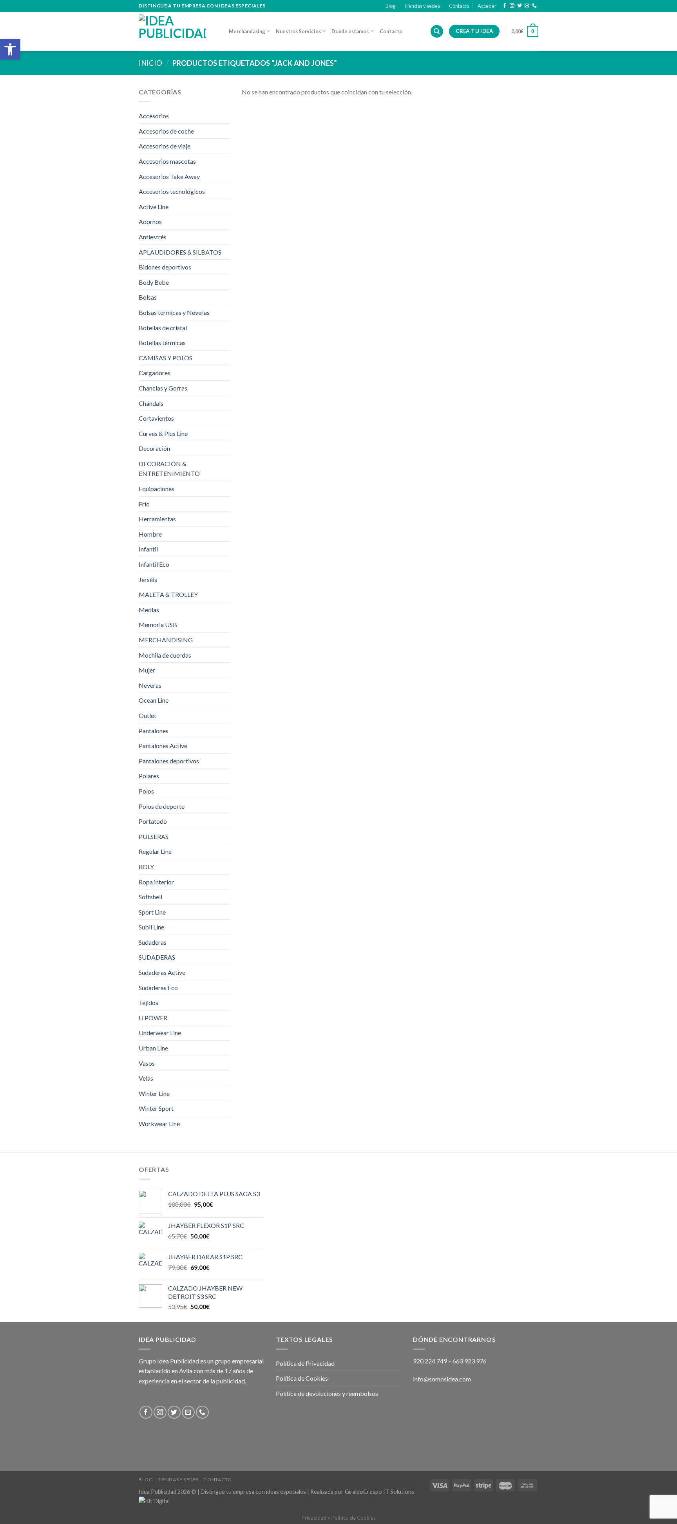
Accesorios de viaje (164, 146)
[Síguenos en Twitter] (519, 6)
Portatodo (153, 821)
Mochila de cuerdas (165, 655)
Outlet (147, 715)
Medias (149, 609)
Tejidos (148, 1002)
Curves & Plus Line (163, 433)
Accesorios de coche (166, 131)
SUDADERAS (157, 957)
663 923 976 (470, 1361)
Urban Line (153, 1048)
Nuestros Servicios (298, 31)
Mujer (147, 670)
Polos (146, 791)
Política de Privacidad (305, 1363)
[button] (10, 49)
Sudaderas (153, 942)
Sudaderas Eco (158, 987)
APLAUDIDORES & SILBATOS (180, 252)
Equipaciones (156, 488)
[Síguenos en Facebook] (504, 6)
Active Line (153, 206)
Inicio (150, 63)
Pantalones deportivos (169, 761)
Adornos (150, 221)
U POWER (153, 1017)
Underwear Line (160, 1032)
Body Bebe (154, 282)
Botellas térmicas (162, 342)
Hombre (150, 534)
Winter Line (154, 1093)
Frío (144, 504)
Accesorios (154, 115)
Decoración (154, 448)
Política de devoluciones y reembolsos (327, 1393)
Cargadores (154, 372)
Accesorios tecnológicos (172, 191)
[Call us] (534, 6)
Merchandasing (247, 31)
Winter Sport (156, 1108)
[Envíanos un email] (527, 6)
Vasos (147, 1063)
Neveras (150, 685)
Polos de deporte (162, 806)
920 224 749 (430, 1361)
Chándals (151, 403)
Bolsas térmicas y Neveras (174, 312)
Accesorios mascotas (167, 161)
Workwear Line (159, 1123)
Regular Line (155, 851)
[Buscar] (437, 31)
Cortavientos (156, 418)
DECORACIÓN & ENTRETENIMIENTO (169, 468)
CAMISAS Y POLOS (165, 358)
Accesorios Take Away (169, 176)
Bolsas (148, 297)
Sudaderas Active (162, 972)
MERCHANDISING (166, 640)
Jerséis (148, 579)
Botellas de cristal (163, 327)
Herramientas (157, 518)
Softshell (150, 896)
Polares (149, 775)
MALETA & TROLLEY (168, 594)
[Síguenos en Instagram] (512, 6)
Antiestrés (153, 236)
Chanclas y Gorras (163, 388)
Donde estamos (350, 31)
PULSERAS (153, 836)
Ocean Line (153, 700)
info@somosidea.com (442, 1379)
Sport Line (152, 912)
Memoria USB (158, 624)
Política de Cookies (302, 1378)
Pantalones (153, 730)
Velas (146, 1078)
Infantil (148, 549)
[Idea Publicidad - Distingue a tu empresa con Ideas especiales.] (178, 31)
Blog (390, 6)
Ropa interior (156, 882)
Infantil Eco (154, 564)
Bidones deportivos (165, 267)
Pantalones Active (163, 745)
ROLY (146, 866)
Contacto (459, 6)
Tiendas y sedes (422, 6)
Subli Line (151, 927)
